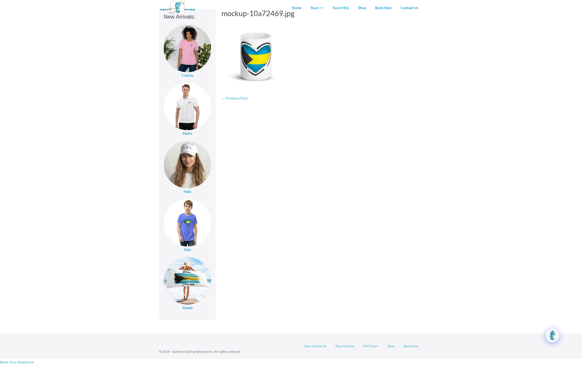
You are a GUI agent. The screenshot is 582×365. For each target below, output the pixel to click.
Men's (187, 133)
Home (296, 7)
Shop (362, 7)
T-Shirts (187, 75)
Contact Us (409, 7)
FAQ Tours (370, 346)
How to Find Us (315, 346)
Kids (187, 249)
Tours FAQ (340, 7)
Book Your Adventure (17, 362)
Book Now (383, 7)
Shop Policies (344, 346)
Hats (187, 191)
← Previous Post (234, 98)
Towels (187, 307)
